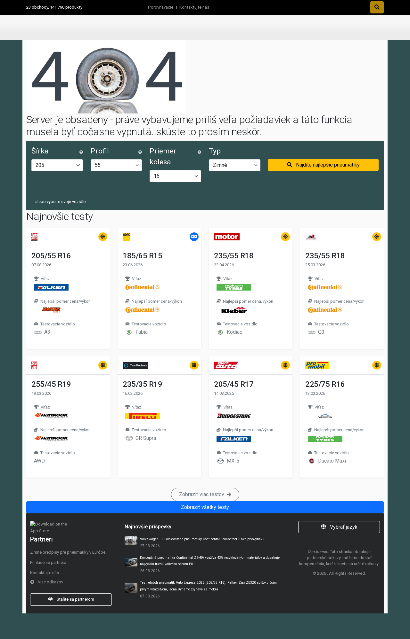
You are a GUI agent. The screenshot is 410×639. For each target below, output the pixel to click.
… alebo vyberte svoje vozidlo (58, 201)
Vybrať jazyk (343, 527)
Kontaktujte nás (194, 7)
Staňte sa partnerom (75, 599)
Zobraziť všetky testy (205, 507)
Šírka (40, 151)
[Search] (377, 7)
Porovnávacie (160, 7)
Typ (215, 151)
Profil (100, 151)
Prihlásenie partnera (48, 562)
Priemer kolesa (163, 156)
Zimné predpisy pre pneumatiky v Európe (67, 552)
